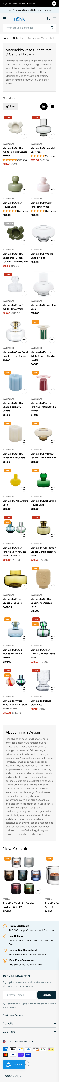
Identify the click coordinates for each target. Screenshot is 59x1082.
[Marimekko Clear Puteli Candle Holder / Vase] (16, 331)
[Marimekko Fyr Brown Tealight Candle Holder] (44, 433)
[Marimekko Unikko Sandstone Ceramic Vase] (44, 578)
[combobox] (29, 28)
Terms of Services (43, 1003)
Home (6, 38)
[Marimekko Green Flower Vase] (16, 182)
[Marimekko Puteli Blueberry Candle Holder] (16, 629)
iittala (6, 899)
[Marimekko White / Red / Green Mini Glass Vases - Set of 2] (16, 680)
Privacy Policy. (9, 1007)
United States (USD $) (19, 1041)
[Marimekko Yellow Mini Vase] (16, 480)
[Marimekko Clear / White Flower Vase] (16, 284)
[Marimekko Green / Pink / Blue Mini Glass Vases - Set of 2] (16, 527)
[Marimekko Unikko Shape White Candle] (16, 433)
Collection (18, 38)
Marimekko (9, 144)
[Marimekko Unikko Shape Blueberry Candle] (16, 382)
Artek (16, 765)
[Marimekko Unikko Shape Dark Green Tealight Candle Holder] (16, 233)
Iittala (9, 765)
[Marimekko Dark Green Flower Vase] (44, 480)
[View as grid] (44, 106)
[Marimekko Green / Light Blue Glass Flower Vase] (44, 629)
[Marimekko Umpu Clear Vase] (44, 284)
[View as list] (52, 106)
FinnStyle (16, 1076)
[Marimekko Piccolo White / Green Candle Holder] (44, 331)
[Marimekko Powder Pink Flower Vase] (44, 182)
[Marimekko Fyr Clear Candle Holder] (44, 233)
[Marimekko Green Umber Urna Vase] (16, 578)
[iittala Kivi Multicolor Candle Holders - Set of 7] (23, 875)
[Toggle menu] (4, 18)
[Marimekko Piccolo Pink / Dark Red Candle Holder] (44, 382)
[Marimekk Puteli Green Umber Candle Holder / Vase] (44, 527)
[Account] (48, 18)
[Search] (52, 28)
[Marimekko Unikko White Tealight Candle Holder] (16, 127)
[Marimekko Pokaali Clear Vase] (44, 680)
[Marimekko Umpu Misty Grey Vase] (44, 127)
